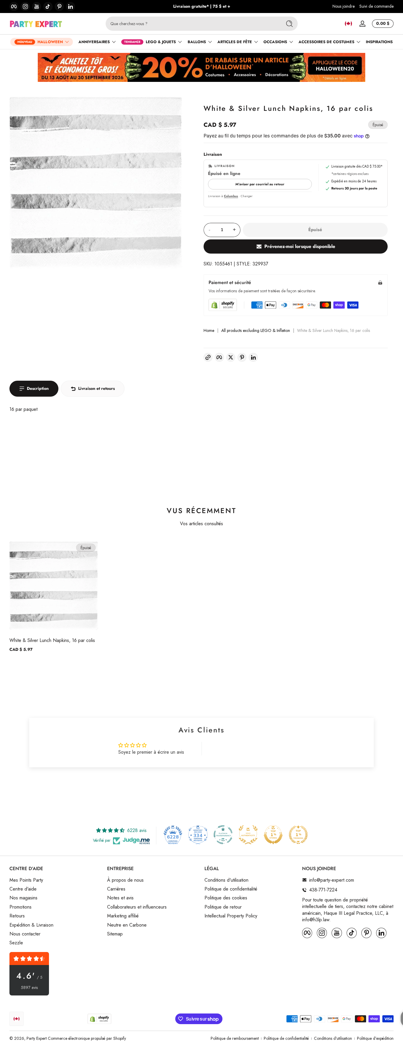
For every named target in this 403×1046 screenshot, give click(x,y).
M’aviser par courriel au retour (259, 184)
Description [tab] (38, 388)
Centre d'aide (23, 889)
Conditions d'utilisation (226, 880)
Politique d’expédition (375, 1038)
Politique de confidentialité (230, 889)
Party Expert (37, 1038)
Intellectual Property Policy (230, 916)
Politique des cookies (225, 898)
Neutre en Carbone (127, 925)
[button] (348, 23)
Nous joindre (343, 6)
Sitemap (115, 933)
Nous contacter (24, 933)
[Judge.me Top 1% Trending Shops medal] (298, 834)
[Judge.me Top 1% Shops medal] (273, 834)
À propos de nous (125, 880)
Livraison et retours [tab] (96, 388)
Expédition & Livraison (31, 925)
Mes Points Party (26, 880)
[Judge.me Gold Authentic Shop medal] (248, 834)
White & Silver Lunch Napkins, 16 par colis (52, 640)
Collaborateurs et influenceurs (137, 907)
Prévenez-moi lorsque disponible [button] (299, 246)
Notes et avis (120, 898)
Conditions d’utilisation (333, 1038)
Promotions (20, 907)
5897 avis (29, 987)
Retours (17, 916)
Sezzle (16, 943)
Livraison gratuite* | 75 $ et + (201, 6)
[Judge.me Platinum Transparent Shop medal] (223, 834)
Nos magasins (23, 898)
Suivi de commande (376, 6)
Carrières (116, 889)
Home (209, 330)
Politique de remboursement (235, 1038)
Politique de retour (223, 907)
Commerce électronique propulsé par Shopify (87, 1038)
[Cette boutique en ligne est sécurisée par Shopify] (223, 305)
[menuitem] (55, 880)
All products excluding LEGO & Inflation (255, 330)
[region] (202, 6)
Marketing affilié (123, 916)
